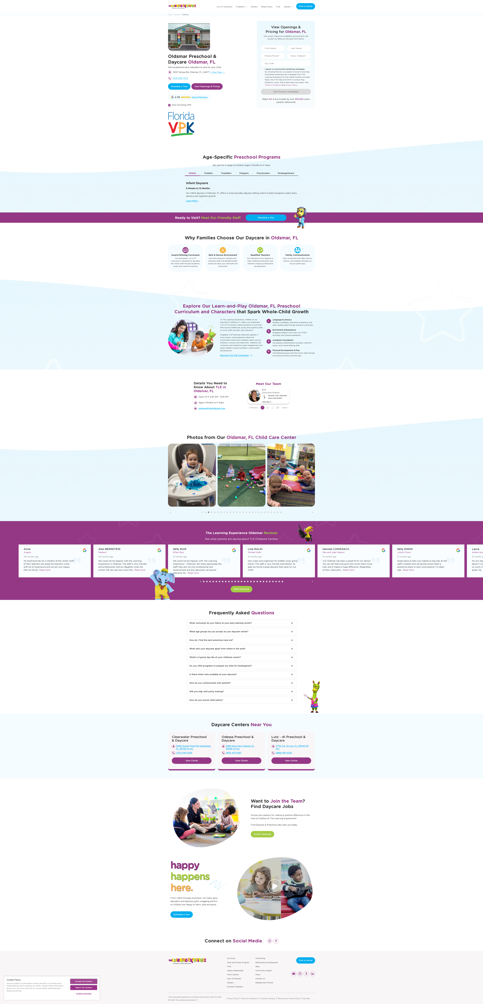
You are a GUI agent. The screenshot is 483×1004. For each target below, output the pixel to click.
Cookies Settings (267, 998)
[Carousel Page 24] (274, 512)
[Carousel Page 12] (237, 512)
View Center (191, 760)
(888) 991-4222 (284, 753)
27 (278, 408)
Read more (65, 570)
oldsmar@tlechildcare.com (211, 408)
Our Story (231, 958)
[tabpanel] (241, 190)
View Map (217, 72)
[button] (181, 97)
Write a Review (241, 589)
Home (170, 14)
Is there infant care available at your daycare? (213, 674)
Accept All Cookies (83, 981)
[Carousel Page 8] (224, 512)
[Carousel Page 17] (252, 512)
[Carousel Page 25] (277, 512)
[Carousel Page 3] (208, 512)
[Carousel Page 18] (255, 512)
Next (285, 408)
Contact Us (260, 979)
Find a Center (306, 6)
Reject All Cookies (83, 988)
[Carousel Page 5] (213, 581)
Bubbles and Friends (264, 983)
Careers (287, 7)
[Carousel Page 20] (262, 512)
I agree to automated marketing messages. (285, 69)
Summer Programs (235, 987)
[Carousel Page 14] (243, 512)
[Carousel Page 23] (271, 512)
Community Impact (263, 970)
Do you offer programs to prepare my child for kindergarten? (220, 666)
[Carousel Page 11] (233, 512)
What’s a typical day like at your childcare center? (215, 657)
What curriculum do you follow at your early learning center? (220, 623)
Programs (240, 7)
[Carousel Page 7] (221, 512)
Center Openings (262, 834)
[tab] (192, 173)
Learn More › (192, 201)
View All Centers (234, 979)
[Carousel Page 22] (268, 512)
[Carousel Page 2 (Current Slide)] (204, 581)
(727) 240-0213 (184, 753)
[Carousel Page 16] (249, 512)
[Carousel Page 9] (227, 512)
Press (257, 975)
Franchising (260, 958)
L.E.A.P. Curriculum (224, 7)
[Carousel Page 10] (230, 512)
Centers (254, 7)
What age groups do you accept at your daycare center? (218, 631)
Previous (253, 408)
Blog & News (266, 7)
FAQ (278, 7)
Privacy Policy (291, 85)
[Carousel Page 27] (282, 581)
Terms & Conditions (273, 85)
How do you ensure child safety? (206, 700)
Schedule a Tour (179, 86)
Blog (257, 966)
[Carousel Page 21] (265, 512)
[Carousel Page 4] (211, 512)
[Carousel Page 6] (218, 512)
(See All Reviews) (200, 97)
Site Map (306, 998)
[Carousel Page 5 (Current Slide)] (215, 512)
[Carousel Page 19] (259, 512)
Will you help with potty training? (206, 691)
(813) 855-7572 (180, 78)
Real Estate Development (266, 962)
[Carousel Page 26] (281, 512)
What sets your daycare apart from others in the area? (217, 649)
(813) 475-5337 (234, 753)
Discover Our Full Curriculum (234, 355)
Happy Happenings (235, 970)
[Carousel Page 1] (202, 512)
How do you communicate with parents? (210, 683)
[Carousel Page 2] (205, 512)
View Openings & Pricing (207, 86)
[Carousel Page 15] (246, 512)
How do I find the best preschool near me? (211, 640)
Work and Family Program (238, 962)
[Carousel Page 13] (240, 512)
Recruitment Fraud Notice (289, 998)
